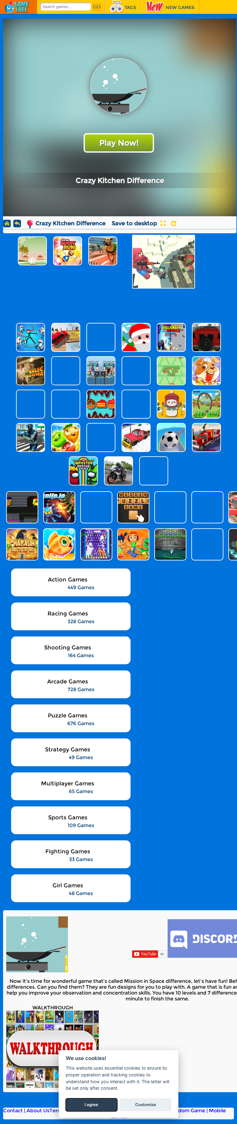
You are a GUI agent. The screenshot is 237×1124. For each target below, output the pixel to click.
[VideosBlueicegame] (52, 1086)
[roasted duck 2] (21, 507)
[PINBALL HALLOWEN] (95, 544)
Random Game (186, 1110)
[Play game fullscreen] (163, 223)
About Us (38, 1110)
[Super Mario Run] (206, 507)
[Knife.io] (58, 507)
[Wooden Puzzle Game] (132, 507)
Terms (57, 1110)
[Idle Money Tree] (169, 507)
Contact (13, 1110)
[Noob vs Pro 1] (95, 507)
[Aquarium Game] (58, 544)
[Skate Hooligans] (132, 544)
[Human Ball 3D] (206, 544)
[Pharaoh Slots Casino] (21, 544)
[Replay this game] (173, 223)
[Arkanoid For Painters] (169, 544)
